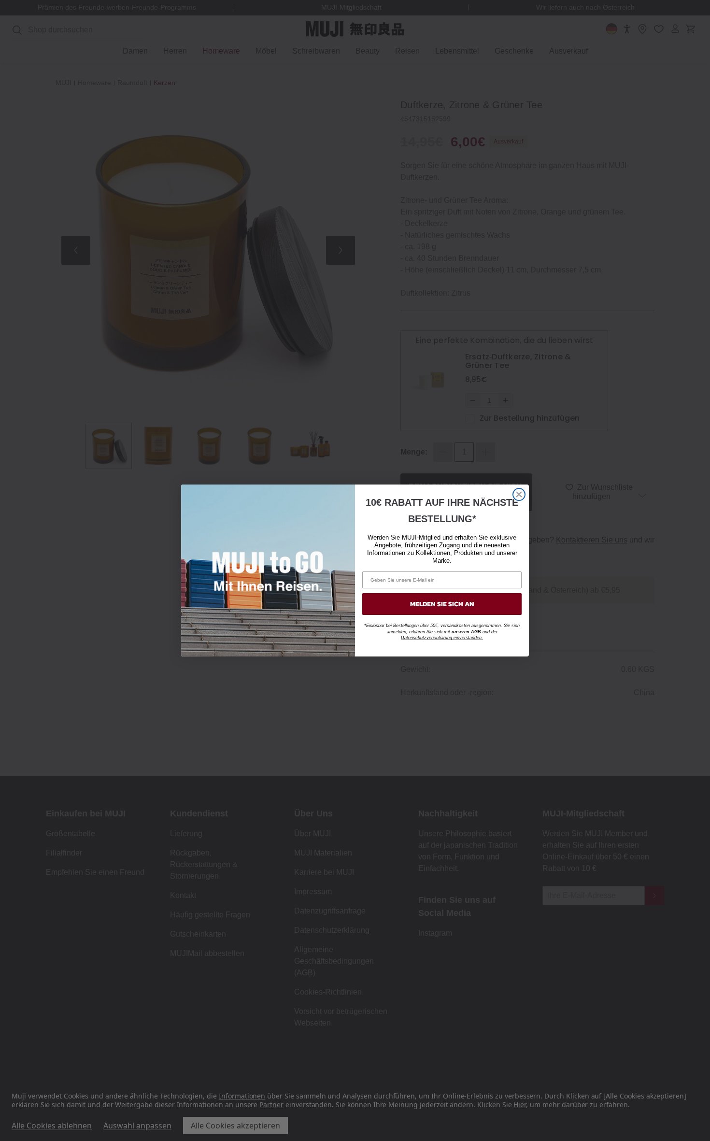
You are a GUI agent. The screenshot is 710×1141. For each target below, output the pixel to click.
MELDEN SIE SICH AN (442, 604)
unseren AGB (466, 631)
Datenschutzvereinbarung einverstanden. (442, 637)
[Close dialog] (519, 494)
